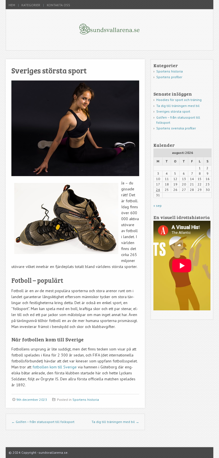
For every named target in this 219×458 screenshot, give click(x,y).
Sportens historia (85, 399)
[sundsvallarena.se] (109, 39)
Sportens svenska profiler (176, 128)
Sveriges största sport (173, 111)
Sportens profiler (169, 77)
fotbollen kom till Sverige (55, 367)
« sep (157, 205)
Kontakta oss (58, 5)
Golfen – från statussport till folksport (42, 422)
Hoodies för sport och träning (179, 100)
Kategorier (30, 5)
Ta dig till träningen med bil (115, 422)
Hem (12, 5)
